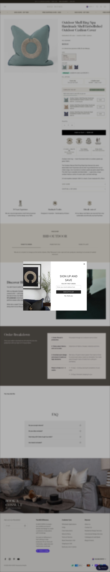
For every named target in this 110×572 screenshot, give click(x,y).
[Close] (84, 264)
